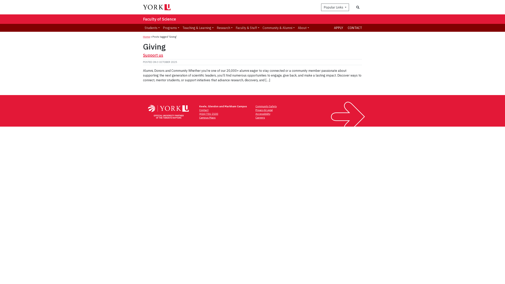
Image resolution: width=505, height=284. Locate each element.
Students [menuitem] (151, 28)
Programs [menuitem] (170, 28)
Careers (260, 117)
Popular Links (334, 7)
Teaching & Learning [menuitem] (196, 28)
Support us (153, 55)
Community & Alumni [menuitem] (277, 28)
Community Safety (266, 106)
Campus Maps (207, 117)
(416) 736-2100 (208, 114)
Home (146, 36)
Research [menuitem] (223, 28)
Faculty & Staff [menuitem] (246, 28)
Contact (355, 28)
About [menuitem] (302, 28)
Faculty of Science (159, 19)
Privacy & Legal (264, 110)
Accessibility (262, 114)
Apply (338, 28)
